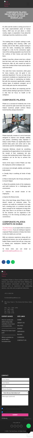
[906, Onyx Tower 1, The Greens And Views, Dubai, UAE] (2, 301)
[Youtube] (21, 433)
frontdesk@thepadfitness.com (13, 251)
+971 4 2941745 (8, 293)
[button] (28, 4)
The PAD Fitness (8, 228)
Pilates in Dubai (7, 230)
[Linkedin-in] (15, 433)
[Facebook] (18, 433)
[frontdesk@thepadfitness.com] (2, 297)
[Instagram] (12, 433)
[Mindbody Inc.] (4, 425)
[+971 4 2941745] (2, 293)
